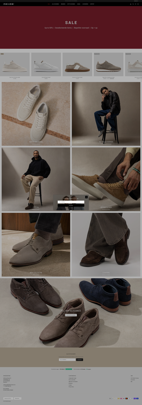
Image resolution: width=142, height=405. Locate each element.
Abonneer (71, 205)
